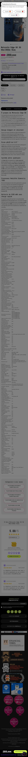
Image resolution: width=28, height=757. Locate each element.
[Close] (25, 3)
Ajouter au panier (20, 751)
